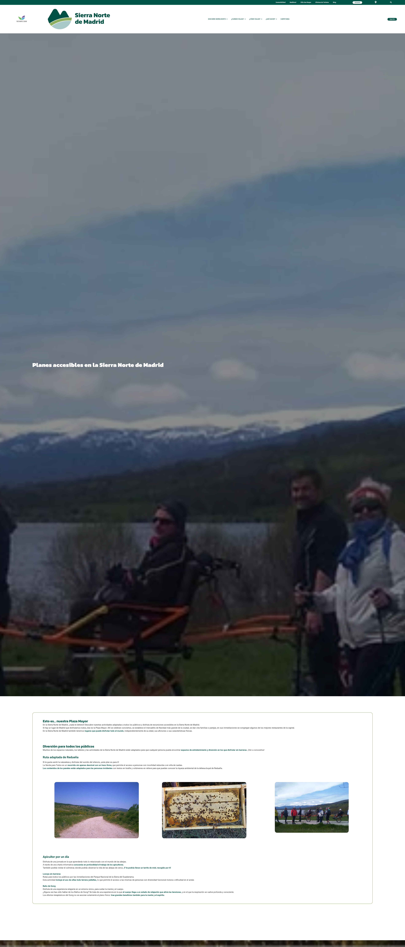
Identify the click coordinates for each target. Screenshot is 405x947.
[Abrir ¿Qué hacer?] (276, 19)
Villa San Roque (305, 2)
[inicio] (79, 19)
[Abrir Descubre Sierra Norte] (227, 19)
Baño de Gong (49, 886)
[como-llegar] (376, 2)
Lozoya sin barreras (52, 874)
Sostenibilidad (281, 2)
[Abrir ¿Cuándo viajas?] (245, 19)
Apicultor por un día (56, 857)
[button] (391, 2)
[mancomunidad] (21, 19)
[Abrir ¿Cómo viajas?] (261, 19)
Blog (334, 2)
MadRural (293, 2)
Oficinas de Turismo (322, 2)
